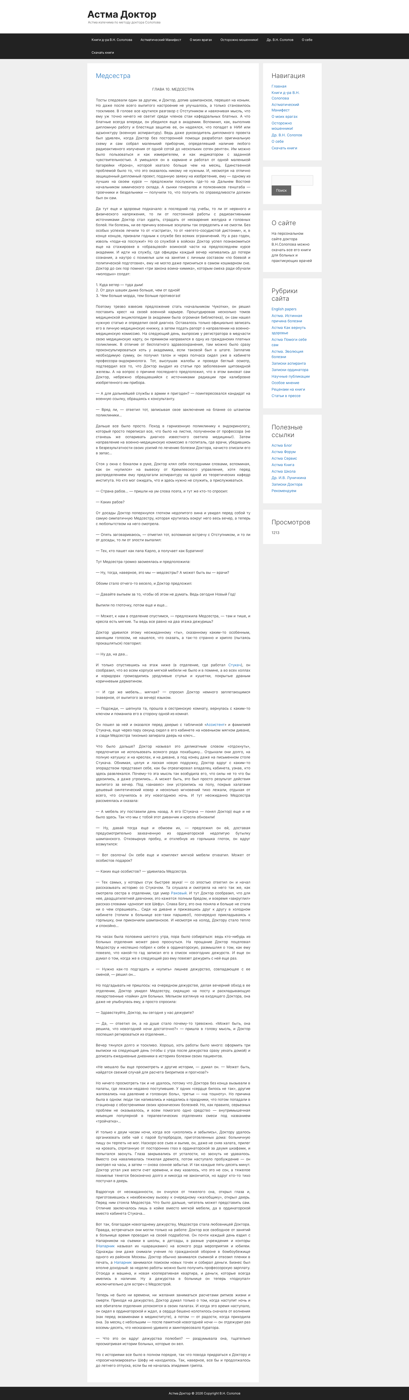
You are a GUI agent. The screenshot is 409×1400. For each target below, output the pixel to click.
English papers (284, 309)
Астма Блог (282, 445)
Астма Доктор (121, 14)
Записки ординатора (290, 370)
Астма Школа (284, 471)
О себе (307, 40)
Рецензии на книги (288, 389)
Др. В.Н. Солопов (280, 40)
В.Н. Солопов (230, 1393)
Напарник (106, 1246)
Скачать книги (103, 52)
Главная (279, 86)
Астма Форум (284, 452)
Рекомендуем (284, 491)
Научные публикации (291, 376)
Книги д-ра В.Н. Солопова (112, 40)
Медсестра (113, 75)
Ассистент (215, 724)
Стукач (234, 665)
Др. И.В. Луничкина (289, 478)
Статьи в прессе (286, 396)
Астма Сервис (284, 458)
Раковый (179, 893)
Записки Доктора (287, 484)
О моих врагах (201, 40)
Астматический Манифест (161, 40)
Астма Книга (283, 465)
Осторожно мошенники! (239, 40)
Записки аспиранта (289, 363)
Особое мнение (285, 383)
